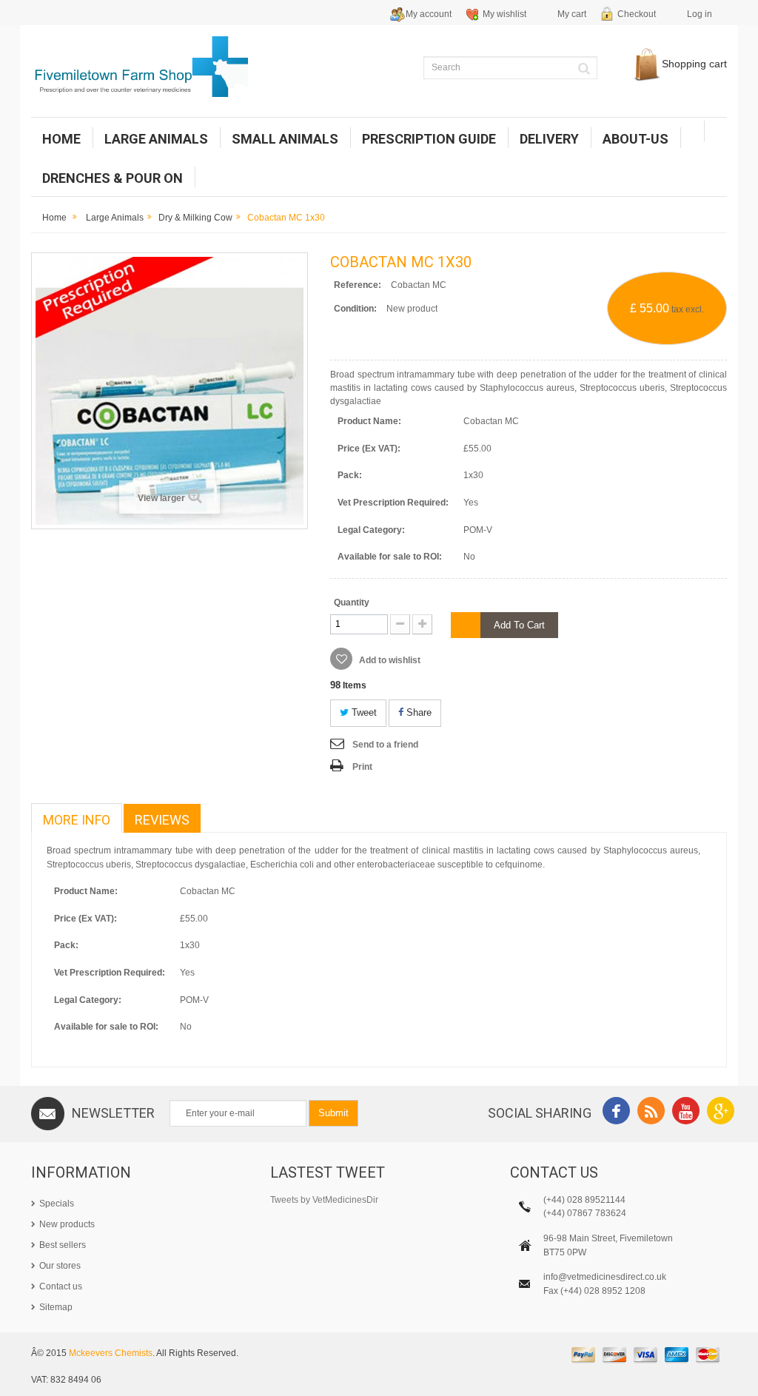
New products (67, 1224)
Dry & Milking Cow (195, 217)
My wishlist (504, 14)
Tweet (363, 712)
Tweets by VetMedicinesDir (324, 1200)
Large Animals (115, 217)
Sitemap (56, 1307)
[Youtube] (686, 1113)
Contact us (60, 1286)
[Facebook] (616, 1113)
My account (429, 14)
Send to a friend (385, 744)
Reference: (357, 285)
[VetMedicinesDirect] (139, 66)
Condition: (355, 308)
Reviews (162, 820)
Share (417, 712)
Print (362, 767)
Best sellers (62, 1245)
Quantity (351, 602)
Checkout (636, 14)
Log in (699, 14)
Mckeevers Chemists (110, 1353)
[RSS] (651, 1113)
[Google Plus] (720, 1113)
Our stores (60, 1266)
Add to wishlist (388, 660)
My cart (571, 14)
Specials (56, 1203)
